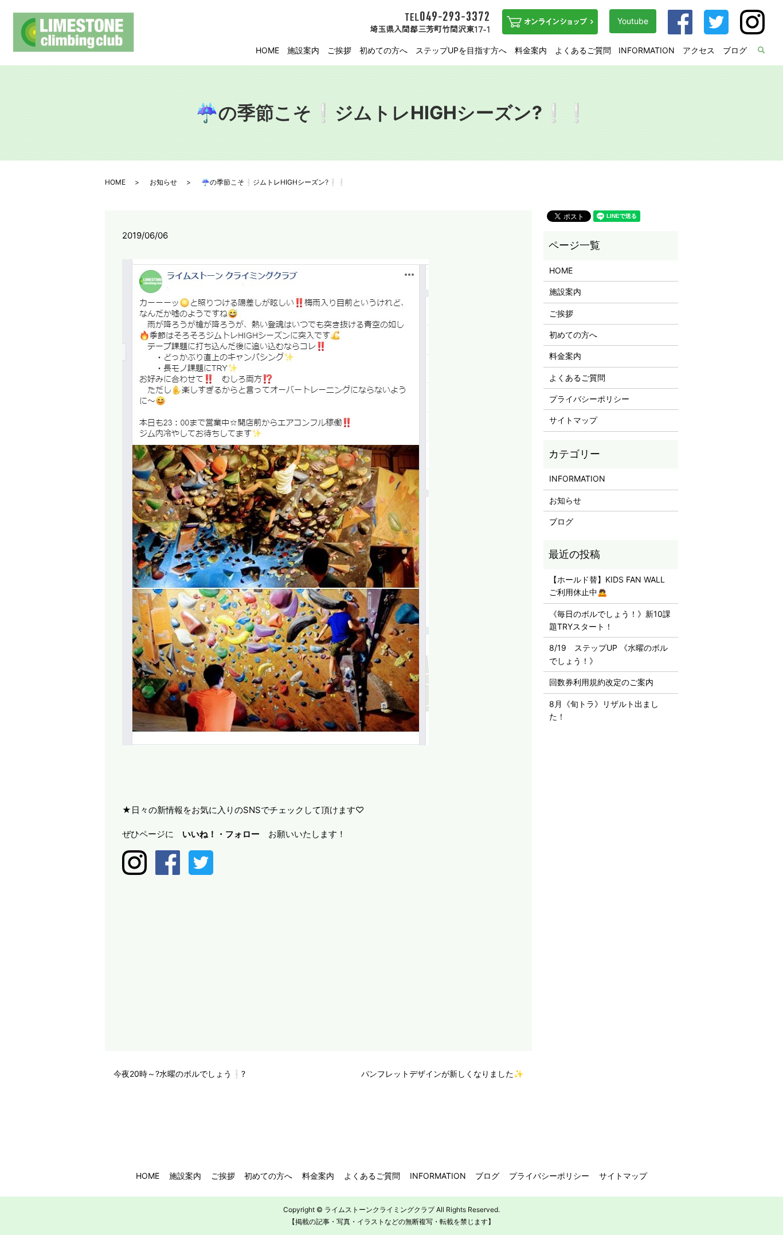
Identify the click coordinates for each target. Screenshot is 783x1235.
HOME (267, 50)
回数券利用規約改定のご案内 (601, 682)
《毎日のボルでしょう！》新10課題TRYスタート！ (610, 620)
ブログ (735, 50)
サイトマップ (573, 420)
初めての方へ (383, 50)
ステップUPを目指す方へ (461, 50)
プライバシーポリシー (589, 399)
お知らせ (163, 182)
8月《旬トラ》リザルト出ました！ (604, 710)
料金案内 (531, 50)
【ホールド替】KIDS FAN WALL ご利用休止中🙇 (610, 585)
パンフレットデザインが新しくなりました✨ (442, 1073)
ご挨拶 (339, 50)
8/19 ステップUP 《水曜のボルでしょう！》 (608, 654)
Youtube (632, 21)
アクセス (699, 50)
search (769, 51)
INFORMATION (646, 50)
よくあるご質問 (583, 50)
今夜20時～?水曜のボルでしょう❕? (179, 1073)
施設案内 (303, 50)
